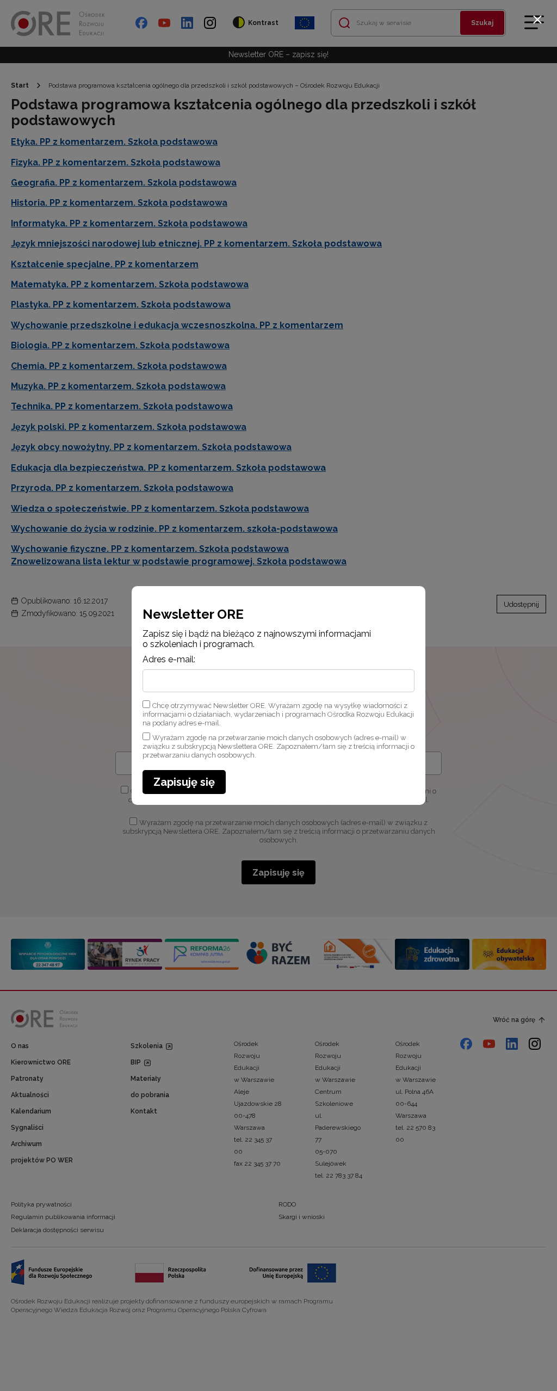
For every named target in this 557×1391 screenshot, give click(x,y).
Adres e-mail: (169, 659)
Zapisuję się (184, 782)
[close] (537, 19)
